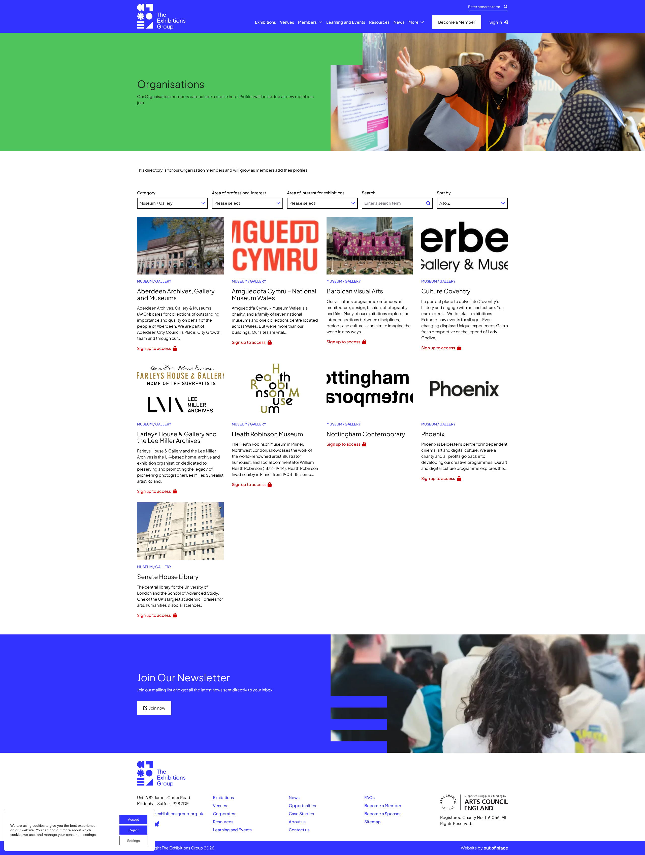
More (413, 22)
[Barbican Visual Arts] (370, 245)
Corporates (224, 813)
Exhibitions (265, 22)
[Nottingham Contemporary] (370, 388)
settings (89, 835)
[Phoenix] (464, 388)
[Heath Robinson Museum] (275, 388)
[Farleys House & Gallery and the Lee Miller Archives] (180, 388)
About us (297, 821)
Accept (133, 819)
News (399, 22)
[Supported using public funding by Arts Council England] (474, 802)
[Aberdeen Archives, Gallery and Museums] (180, 245)
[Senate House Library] (180, 531)
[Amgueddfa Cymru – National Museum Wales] (275, 245)
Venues (287, 22)
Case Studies (301, 813)
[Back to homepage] (161, 17)
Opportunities (302, 805)
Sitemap (372, 821)
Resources (379, 22)
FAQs (369, 797)
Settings (133, 841)
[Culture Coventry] (464, 245)
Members (307, 22)
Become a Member (382, 805)
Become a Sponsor (382, 813)
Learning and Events (345, 22)
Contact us (299, 829)
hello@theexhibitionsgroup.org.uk (170, 813)
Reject (133, 830)
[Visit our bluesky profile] (156, 824)
